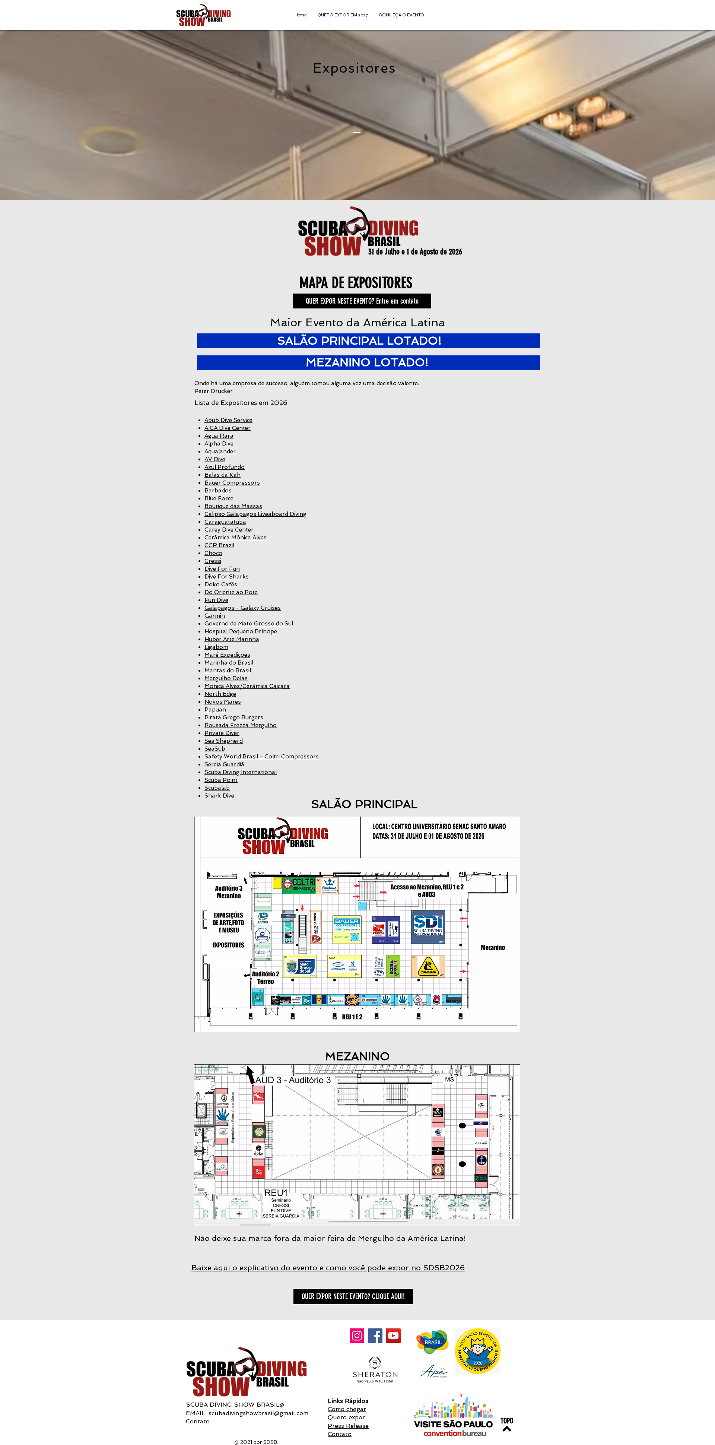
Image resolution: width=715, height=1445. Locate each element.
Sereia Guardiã (224, 764)
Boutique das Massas (233, 506)
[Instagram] (357, 1335)
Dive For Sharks (226, 576)
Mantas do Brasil (227, 670)
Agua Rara (218, 435)
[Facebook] (375, 1335)
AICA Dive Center (227, 428)
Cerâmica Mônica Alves (235, 537)
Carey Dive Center (229, 529)
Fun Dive (216, 600)
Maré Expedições (227, 655)
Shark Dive (219, 795)
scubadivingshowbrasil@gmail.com (258, 1413)
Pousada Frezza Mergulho (240, 725)
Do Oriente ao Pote (231, 592)
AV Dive (214, 459)
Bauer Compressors (232, 482)
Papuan (215, 709)
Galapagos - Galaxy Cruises (242, 608)
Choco (213, 553)
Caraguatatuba (225, 522)
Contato (198, 1421)
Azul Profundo (224, 467)
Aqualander (220, 451)
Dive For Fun (222, 568)
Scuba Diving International (240, 772)
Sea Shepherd (223, 741)
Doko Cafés (220, 584)
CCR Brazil (219, 545)
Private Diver (221, 733)
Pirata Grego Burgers (233, 717)
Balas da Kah (222, 475)
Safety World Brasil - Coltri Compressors (261, 756)
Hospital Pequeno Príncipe (240, 631)
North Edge (220, 694)
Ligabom (216, 647)
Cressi (212, 561)
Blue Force (218, 498)
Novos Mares (222, 701)
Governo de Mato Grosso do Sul (248, 623)
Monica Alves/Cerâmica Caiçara (247, 686)
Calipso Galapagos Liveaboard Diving (255, 514)
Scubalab (217, 788)
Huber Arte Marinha (231, 639)
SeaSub (214, 748)
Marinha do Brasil (228, 662)
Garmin (214, 615)
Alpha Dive (218, 443)
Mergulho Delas (226, 678)
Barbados (218, 490)
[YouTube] (393, 1335)
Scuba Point (221, 780)
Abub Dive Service (228, 420)
